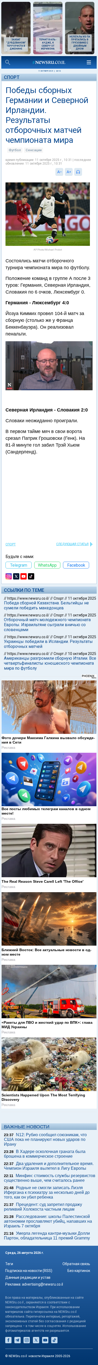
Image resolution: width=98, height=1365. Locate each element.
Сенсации (34, 150)
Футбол (15, 150)
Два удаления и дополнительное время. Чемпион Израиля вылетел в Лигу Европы (49, 1166)
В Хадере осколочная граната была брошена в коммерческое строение (44, 1153)
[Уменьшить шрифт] (59, 172)
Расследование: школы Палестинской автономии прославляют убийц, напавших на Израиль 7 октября (48, 1221)
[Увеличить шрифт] (69, 172)
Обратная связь (76, 1264)
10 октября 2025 (82, 654)
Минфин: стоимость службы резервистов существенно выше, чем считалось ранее (49, 1178)
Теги (9, 1264)
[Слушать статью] (83, 172)
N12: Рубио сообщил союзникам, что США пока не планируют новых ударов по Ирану (45, 1139)
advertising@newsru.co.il (42, 1284)
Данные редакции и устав (27, 1277)
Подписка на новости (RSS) (28, 1271)
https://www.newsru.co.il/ (28, 598)
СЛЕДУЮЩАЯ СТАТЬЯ (72, 544)
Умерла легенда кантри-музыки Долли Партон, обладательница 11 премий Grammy (47, 1235)
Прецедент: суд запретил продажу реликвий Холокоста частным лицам (43, 1206)
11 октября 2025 (82, 598)
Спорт (12, 77)
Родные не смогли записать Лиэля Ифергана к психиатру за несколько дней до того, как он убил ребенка (47, 1192)
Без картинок (78, 1271)
